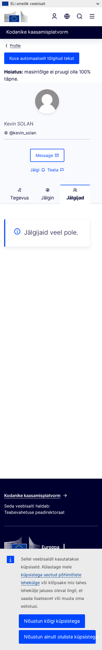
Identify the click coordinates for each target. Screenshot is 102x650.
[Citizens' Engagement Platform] (51, 546)
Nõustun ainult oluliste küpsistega (60, 637)
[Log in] (54, 16)
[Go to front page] (16, 16)
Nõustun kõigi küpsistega (52, 621)
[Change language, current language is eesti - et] (67, 16)
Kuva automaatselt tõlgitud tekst (41, 58)
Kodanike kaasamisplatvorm (32, 495)
